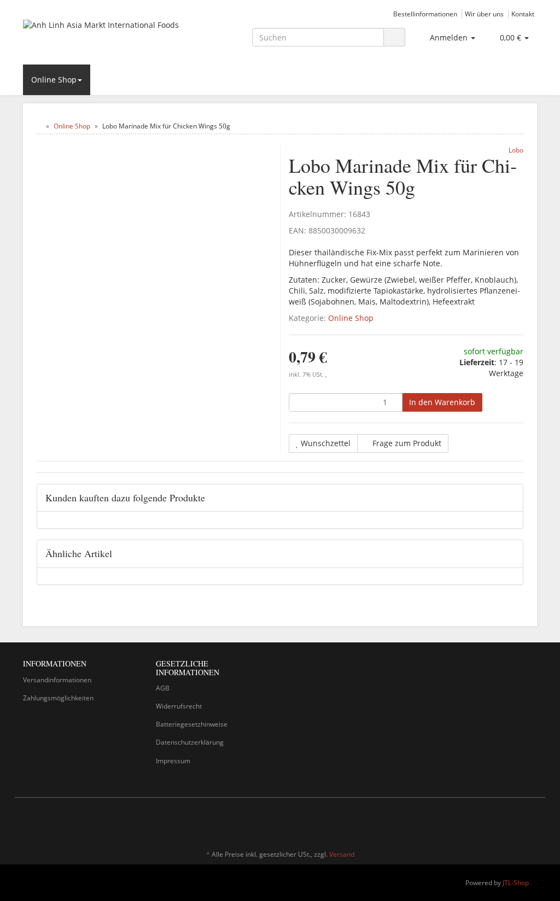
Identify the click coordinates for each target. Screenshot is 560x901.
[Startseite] (39, 126)
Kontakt (522, 13)
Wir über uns (484, 13)
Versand (341, 854)
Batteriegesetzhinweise (192, 724)
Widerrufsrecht (179, 706)
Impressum (173, 760)
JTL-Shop (516, 882)
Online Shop (54, 79)
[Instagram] (531, 822)
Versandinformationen (57, 679)
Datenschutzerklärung (190, 742)
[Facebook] (515, 822)
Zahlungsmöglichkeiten (58, 698)
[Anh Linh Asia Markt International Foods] (103, 36)
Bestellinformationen (425, 13)
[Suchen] (394, 37)
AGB (163, 688)
